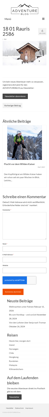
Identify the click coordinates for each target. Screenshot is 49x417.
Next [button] (44, 157)
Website (5, 265)
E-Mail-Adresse (8, 254)
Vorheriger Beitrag (12, 105)
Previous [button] (5, 157)
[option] (24, 157)
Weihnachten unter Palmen (21, 306)
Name (5, 244)
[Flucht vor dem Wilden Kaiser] (24, 142)
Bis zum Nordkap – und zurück (22, 314)
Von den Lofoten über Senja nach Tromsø (27, 322)
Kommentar (7, 210)
